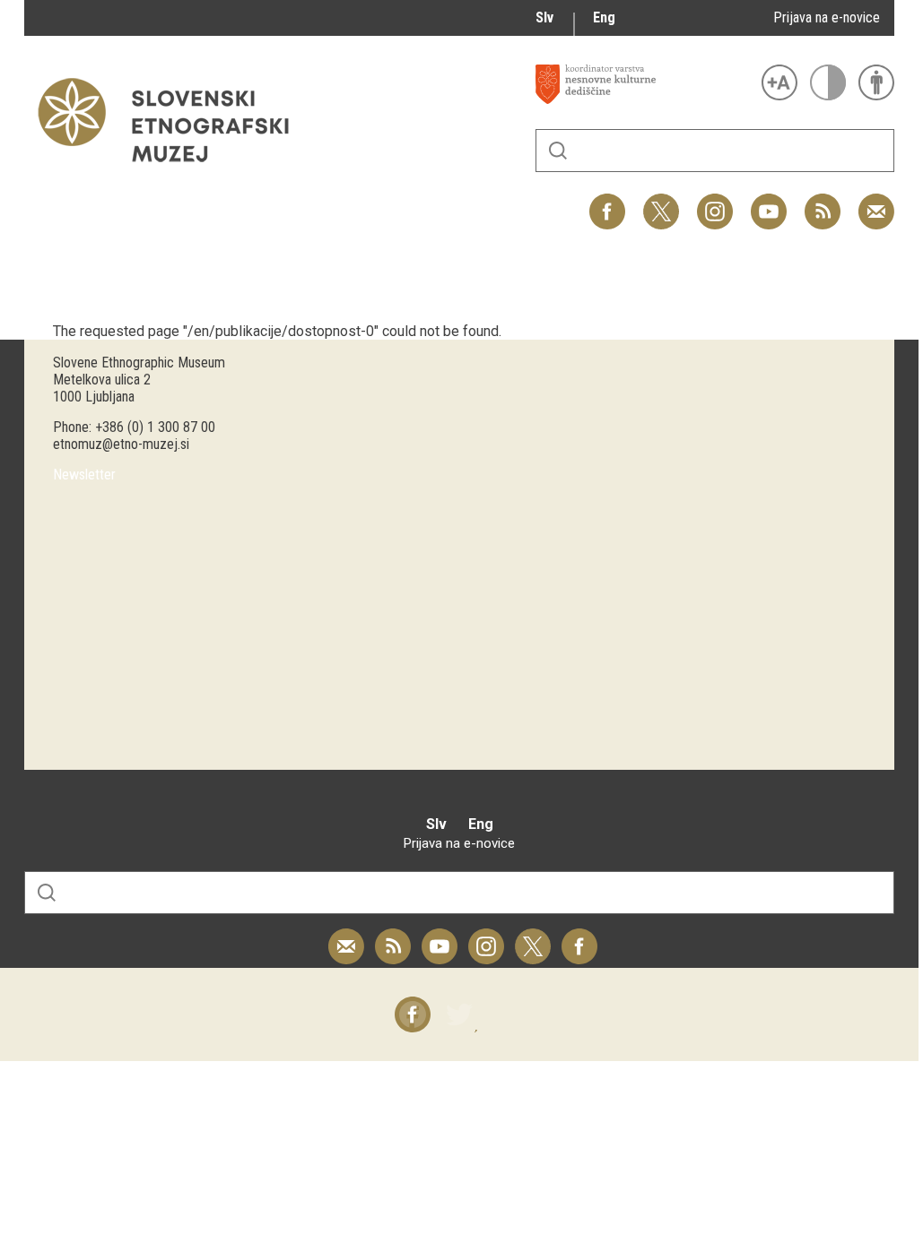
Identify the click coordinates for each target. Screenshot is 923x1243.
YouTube (769, 202)
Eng (604, 17)
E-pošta (876, 202)
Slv (544, 17)
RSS (818, 202)
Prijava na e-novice (826, 17)
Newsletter (84, 474)
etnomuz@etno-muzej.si (121, 444)
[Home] (172, 170)
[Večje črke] (779, 82)
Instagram (715, 202)
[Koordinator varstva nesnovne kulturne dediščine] (644, 84)
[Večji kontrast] (828, 82)
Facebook (607, 202)
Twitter (661, 202)
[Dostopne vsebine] (876, 82)
